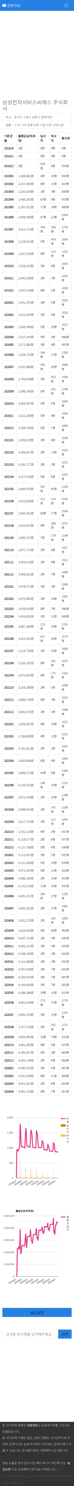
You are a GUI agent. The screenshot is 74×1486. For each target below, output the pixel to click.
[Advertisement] (37, 56)
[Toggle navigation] (66, 5)
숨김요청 (37, 1312)
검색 (65, 1334)
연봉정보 (13, 5)
